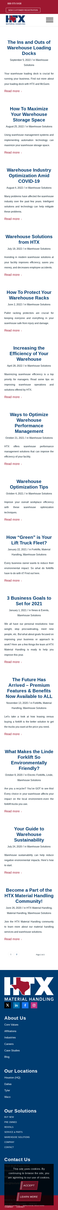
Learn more (29, 1196)
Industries (10, 1037)
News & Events (40, 610)
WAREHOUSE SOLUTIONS (17, 1137)
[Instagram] (34, 1005)
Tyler (7, 1090)
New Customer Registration (23, 10)
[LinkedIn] (16, 1005)
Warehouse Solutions (40, 126)
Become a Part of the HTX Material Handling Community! (29, 895)
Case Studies (12, 1050)
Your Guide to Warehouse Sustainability (29, 834)
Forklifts (36, 549)
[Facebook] (25, 1005)
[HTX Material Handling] (24, 20)
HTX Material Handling (39, 908)
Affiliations (10, 1031)
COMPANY (9, 1142)
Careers (9, 1044)
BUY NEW (9, 1117)
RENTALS (8, 1127)
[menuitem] (14, 3)
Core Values (11, 1024)
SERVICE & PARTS (13, 1132)
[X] (7, 1005)
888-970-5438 (14, 3)
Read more (12, 91)
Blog (6, 1056)
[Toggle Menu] (49, 20)
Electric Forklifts (36, 775)
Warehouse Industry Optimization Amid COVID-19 (29, 175)
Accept (29, 1185)
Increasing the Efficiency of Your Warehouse (29, 353)
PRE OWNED (10, 1122)
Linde (49, 775)
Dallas (8, 1084)
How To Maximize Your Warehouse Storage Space (29, 114)
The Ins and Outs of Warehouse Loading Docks (29, 48)
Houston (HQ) (12, 1077)
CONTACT (9, 1147)
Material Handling (16, 913)
